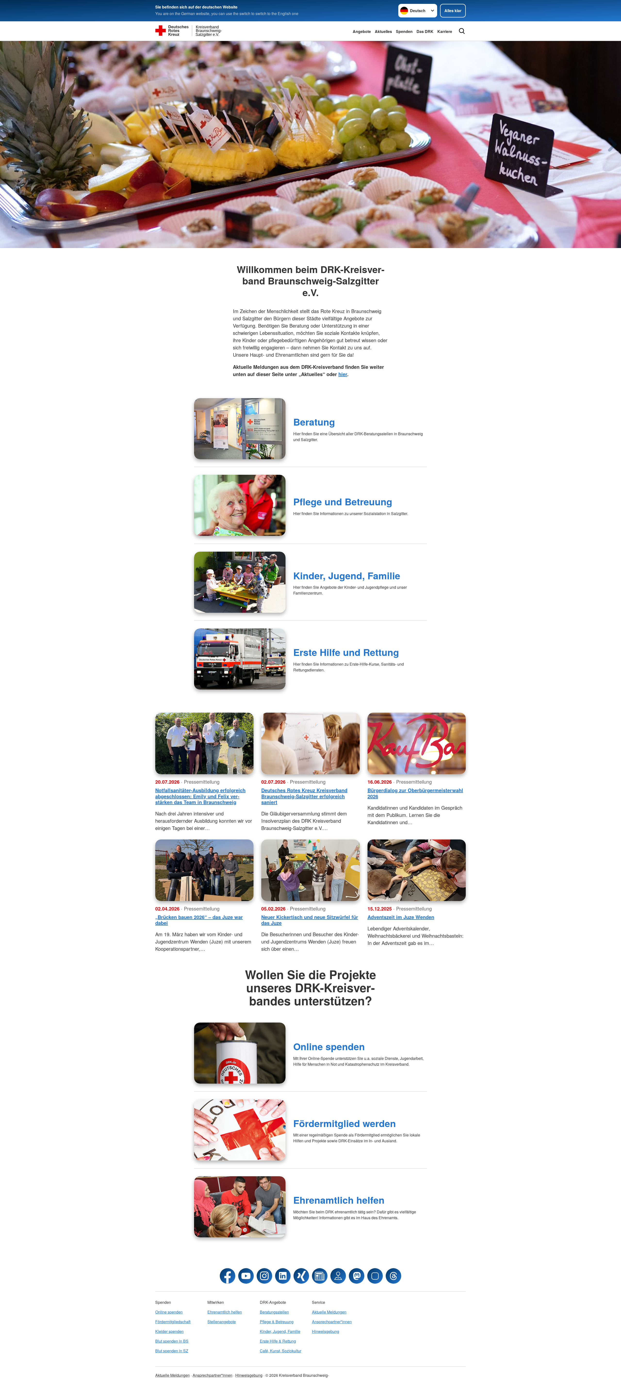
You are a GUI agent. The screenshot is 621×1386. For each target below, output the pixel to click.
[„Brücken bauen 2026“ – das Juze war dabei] (204, 870)
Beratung (314, 421)
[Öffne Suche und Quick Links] (462, 31)
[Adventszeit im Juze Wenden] (417, 870)
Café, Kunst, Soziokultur (280, 1351)
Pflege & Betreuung (277, 1321)
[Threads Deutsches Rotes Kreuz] (393, 1276)
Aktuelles (383, 31)
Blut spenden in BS (171, 1341)
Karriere (444, 31)
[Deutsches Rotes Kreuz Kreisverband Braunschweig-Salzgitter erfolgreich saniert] (310, 743)
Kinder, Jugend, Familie (346, 575)
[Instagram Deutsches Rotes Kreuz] (264, 1276)
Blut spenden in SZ (171, 1351)
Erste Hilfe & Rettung (278, 1341)
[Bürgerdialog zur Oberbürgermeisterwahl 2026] (417, 743)
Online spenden (329, 1046)
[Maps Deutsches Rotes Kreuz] (338, 1276)
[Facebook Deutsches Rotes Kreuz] (227, 1276)
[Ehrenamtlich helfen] (240, 1206)
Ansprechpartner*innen (332, 1321)
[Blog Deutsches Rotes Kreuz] (319, 1276)
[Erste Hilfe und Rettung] (240, 659)
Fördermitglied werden (344, 1123)
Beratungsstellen (274, 1312)
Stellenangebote (221, 1321)
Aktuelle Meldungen (329, 1312)
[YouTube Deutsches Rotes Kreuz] (246, 1276)
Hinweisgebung (325, 1331)
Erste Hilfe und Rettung (346, 652)
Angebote (362, 31)
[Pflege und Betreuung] (240, 505)
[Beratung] (240, 428)
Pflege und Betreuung (342, 501)
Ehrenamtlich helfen (338, 1200)
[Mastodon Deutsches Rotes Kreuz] (356, 1276)
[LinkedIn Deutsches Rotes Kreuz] (283, 1276)
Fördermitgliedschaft (172, 1321)
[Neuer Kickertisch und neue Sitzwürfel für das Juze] (310, 870)
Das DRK (425, 31)
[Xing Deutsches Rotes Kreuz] (301, 1276)
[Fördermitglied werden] (240, 1129)
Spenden (404, 31)
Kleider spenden (169, 1331)
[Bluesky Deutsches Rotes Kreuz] (375, 1276)
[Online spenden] (240, 1053)
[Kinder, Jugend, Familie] (240, 582)
